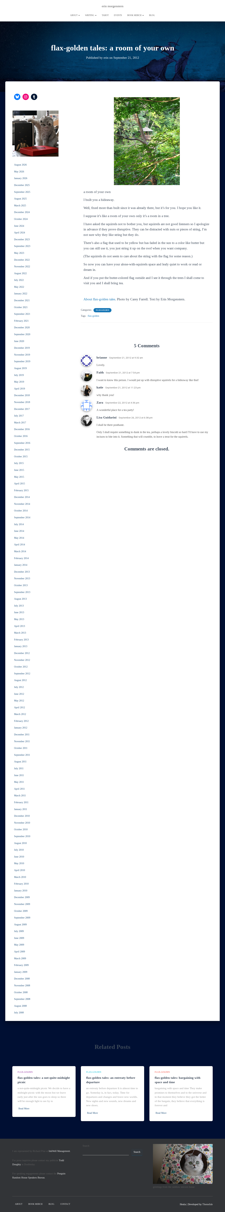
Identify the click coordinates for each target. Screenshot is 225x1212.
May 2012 (19, 700)
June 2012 (19, 694)
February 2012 (21, 721)
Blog (152, 15)
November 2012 (22, 660)
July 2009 (19, 931)
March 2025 (20, 205)
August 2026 (20, 164)
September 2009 (22, 917)
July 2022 (19, 280)
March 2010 (20, 877)
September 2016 (22, 443)
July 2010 (19, 850)
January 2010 (20, 890)
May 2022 (19, 287)
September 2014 (22, 517)
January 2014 (20, 565)
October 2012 (21, 666)
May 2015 (19, 477)
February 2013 (21, 639)
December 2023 (22, 239)
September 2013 (22, 592)
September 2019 (22, 361)
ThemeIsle (207, 1204)
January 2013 (20, 646)
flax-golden (102, 310)
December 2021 (22, 300)
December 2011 (22, 734)
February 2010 (21, 883)
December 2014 (22, 497)
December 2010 (22, 816)
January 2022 (20, 293)
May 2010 (19, 863)
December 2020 (22, 327)
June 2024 (19, 226)
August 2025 (20, 198)
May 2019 (19, 382)
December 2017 (22, 409)
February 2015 (21, 490)
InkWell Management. (60, 1151)
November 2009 (22, 904)
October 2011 (20, 748)
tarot (105, 15)
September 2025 (22, 192)
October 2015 (21, 456)
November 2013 (22, 578)
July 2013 (19, 605)
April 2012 (19, 707)
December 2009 (22, 897)
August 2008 (20, 1006)
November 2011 (22, 741)
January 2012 (20, 727)
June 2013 (19, 612)
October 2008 (21, 992)
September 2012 (22, 673)
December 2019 (22, 348)
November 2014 (22, 504)
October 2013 (21, 585)
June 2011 (19, 775)
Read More (23, 1108)
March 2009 (20, 958)
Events (118, 15)
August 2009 (20, 924)
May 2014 (19, 538)
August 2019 (20, 368)
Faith (100, 372)
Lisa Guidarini (107, 417)
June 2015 (19, 470)
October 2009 (21, 911)
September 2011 (22, 755)
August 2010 (20, 843)
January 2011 (20, 809)
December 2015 (22, 449)
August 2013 (20, 599)
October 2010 (21, 829)
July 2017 (19, 415)
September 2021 (22, 314)
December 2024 (22, 212)
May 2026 (19, 171)
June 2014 (19, 531)
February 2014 (21, 558)
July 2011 (19, 768)
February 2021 (21, 321)
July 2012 (19, 687)
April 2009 (19, 951)
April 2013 (19, 626)
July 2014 (19, 524)
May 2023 (19, 253)
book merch (134, 15)
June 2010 (19, 856)
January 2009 (20, 972)
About (74, 15)
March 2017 (20, 422)
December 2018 (22, 395)
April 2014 (19, 544)
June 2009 (19, 938)
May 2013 (19, 619)
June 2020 (19, 341)
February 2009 (21, 965)
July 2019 (19, 375)
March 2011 (20, 795)
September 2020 (22, 334)
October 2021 (21, 307)
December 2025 (22, 185)
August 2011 (20, 761)
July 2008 (19, 1012)
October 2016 (21, 436)
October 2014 (21, 510)
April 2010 (19, 870)
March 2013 (20, 632)
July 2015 (19, 463)
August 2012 (20, 680)
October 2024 (21, 219)
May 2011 (19, 782)
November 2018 (22, 402)
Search (86, 1146)
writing (90, 15)
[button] (79, 15)
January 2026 (20, 178)
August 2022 (20, 273)
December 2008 (22, 978)
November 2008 (22, 985)
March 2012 (20, 714)
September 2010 (22, 836)
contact (65, 1204)
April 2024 (19, 232)
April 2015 (19, 483)
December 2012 (22, 653)
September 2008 (22, 999)
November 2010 (22, 822)
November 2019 (22, 354)
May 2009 (19, 944)
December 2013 (22, 571)
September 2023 (22, 246)
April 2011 (19, 789)
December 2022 (22, 260)
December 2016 (22, 429)
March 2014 (20, 551)
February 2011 (21, 802)
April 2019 (19, 388)
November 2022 (22, 266)
